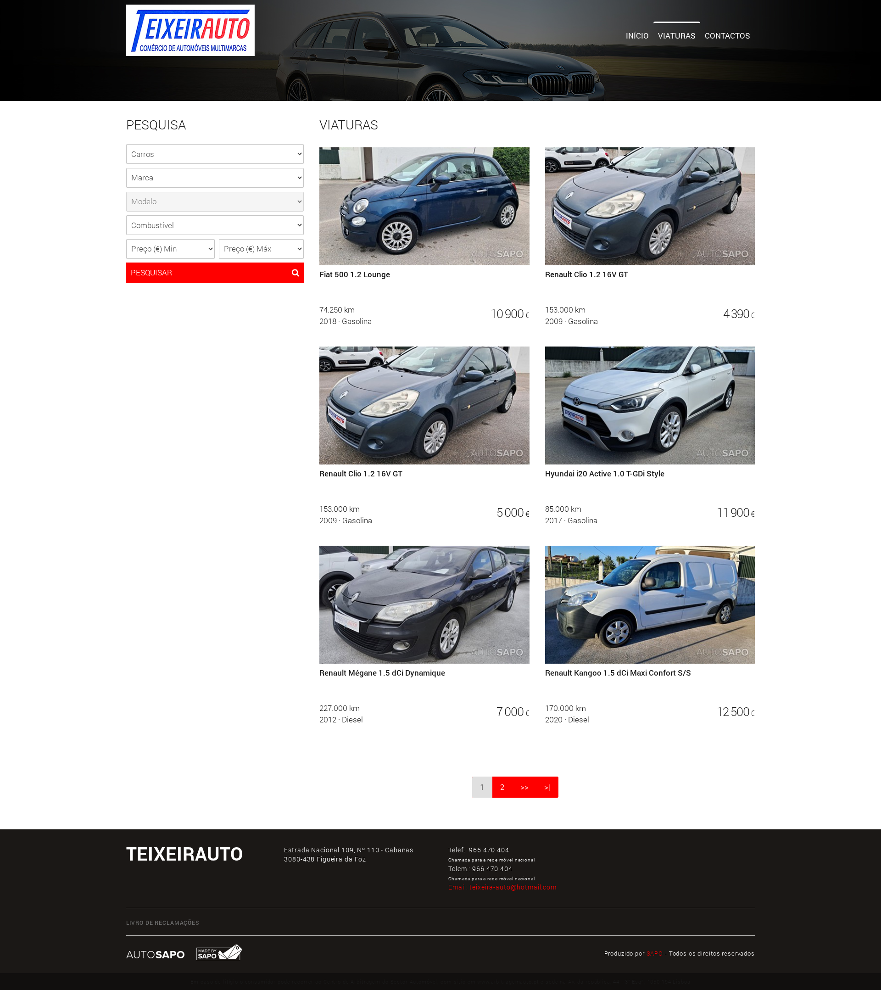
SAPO (655, 953)
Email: (502, 887)
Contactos (727, 35)
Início (637, 35)
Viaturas (677, 35)
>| (547, 787)
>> (524, 787)
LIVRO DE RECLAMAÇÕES (163, 922)
